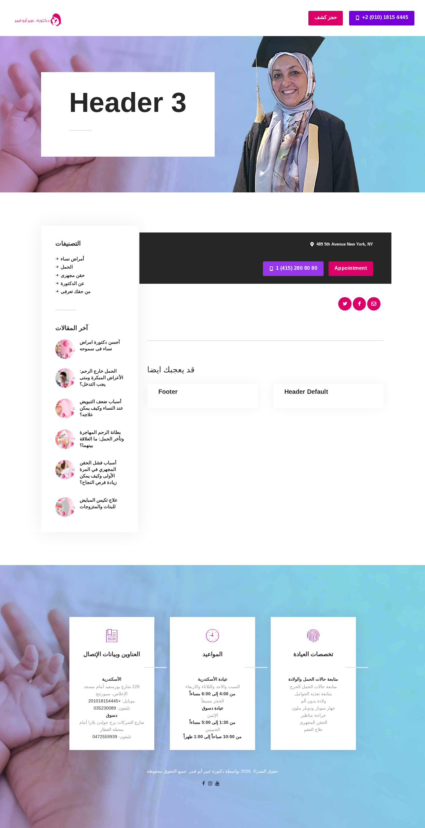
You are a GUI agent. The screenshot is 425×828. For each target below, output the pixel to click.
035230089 (105, 708)
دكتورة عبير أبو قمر (206, 771)
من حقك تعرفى (76, 291)
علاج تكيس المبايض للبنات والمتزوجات (99, 503)
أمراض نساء (72, 258)
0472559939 (104, 736)
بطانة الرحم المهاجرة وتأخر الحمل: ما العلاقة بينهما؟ (102, 439)
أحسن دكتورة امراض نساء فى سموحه (100, 345)
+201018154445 (104, 700)
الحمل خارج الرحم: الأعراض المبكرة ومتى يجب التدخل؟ (101, 377)
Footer (168, 391)
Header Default (306, 391)
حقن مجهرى (73, 275)
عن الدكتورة (72, 283)
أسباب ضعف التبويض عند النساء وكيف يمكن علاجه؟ (101, 408)
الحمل (67, 266)
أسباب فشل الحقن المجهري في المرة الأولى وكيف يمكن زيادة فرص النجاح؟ (98, 472)
